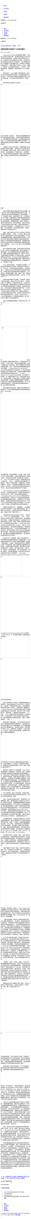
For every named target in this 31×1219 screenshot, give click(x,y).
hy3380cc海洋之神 (6, 45)
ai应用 (14, 45)
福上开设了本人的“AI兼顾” (17, 1178)
